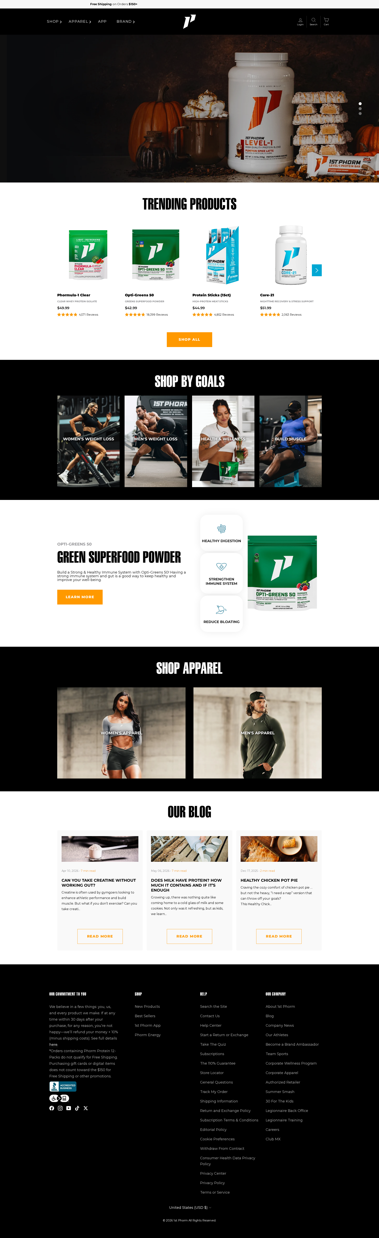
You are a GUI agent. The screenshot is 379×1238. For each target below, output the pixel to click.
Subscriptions (212, 1054)
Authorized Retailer (283, 1082)
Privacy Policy (212, 1183)
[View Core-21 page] (291, 255)
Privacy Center (213, 1173)
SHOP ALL (189, 339)
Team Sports (277, 1054)
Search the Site (213, 1006)
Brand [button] (124, 21)
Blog (270, 1016)
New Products (147, 1006)
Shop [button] (53, 21)
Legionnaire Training (284, 1120)
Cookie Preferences (217, 1139)
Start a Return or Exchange (224, 1035)
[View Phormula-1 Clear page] (88, 255)
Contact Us (210, 1016)
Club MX (273, 1139)
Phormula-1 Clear (73, 295)
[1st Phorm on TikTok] (77, 1107)
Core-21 (267, 295)
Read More (100, 936)
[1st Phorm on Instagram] (60, 1107)
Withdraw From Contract (222, 1148)
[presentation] (317, 270)
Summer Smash (280, 1092)
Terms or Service (215, 1192)
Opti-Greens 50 (139, 295)
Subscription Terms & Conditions (229, 1120)
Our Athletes (277, 1035)
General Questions (216, 1082)
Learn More (80, 597)
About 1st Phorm (280, 1006)
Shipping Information (219, 1101)
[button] (360, 103)
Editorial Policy (213, 1130)
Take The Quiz (213, 1044)
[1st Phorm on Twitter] (85, 1107)
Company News (280, 1025)
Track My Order (214, 1092)
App (102, 21)
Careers (272, 1130)
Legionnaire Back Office (287, 1111)
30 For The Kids (280, 1101)
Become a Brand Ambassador (292, 1044)
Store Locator (212, 1073)
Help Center (210, 1025)
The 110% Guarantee (217, 1063)
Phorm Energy (148, 1035)
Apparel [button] (78, 21)
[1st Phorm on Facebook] (51, 1107)
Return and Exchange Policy (225, 1111)
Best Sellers (145, 1016)
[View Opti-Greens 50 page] (156, 255)
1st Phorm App (148, 1025)
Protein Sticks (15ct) (211, 295)
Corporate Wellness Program (291, 1063)
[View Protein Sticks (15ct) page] (223, 255)
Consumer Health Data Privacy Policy (227, 1161)
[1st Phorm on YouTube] (68, 1107)
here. (53, 1044)
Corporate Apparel (282, 1073)
